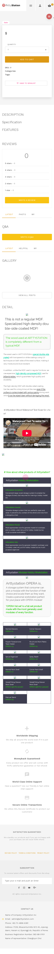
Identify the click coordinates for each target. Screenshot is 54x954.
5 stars (10, 163)
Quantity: (11, 44)
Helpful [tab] (23, 248)
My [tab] (33, 214)
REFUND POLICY (11, 853)
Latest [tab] (9, 214)
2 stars (10, 183)
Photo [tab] (22, 214)
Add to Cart (27, 59)
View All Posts (27, 295)
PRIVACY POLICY (43, 853)
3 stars (10, 177)
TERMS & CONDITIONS (27, 853)
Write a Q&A (27, 237)
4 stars (10, 170)
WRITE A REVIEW (27, 200)
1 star (9, 190)
